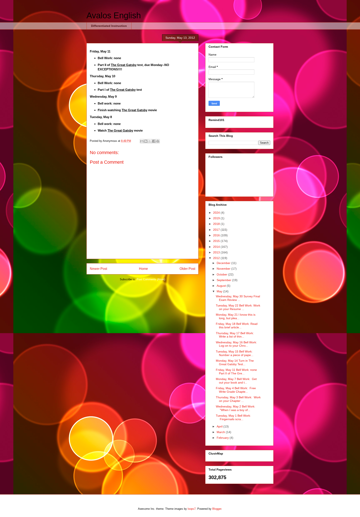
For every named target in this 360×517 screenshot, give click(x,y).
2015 (217, 241)
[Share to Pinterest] (158, 141)
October (222, 274)
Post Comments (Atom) (151, 279)
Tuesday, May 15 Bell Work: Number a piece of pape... (234, 353)
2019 (217, 218)
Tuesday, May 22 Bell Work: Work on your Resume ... (238, 307)
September (224, 280)
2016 (217, 235)
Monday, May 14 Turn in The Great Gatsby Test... (235, 362)
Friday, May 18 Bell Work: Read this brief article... (237, 325)
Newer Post (98, 268)
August (222, 285)
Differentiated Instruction (109, 25)
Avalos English (113, 15)
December (224, 263)
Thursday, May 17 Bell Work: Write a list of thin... (235, 334)
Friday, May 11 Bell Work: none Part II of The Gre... (236, 371)
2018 (217, 223)
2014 (217, 246)
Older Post (187, 268)
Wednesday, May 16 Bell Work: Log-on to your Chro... (236, 344)
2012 (217, 258)
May (220, 291)
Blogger (216, 508)
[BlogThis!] (146, 141)
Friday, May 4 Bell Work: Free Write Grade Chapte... (236, 389)
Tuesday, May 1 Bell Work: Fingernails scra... (233, 417)
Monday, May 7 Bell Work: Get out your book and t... (236, 380)
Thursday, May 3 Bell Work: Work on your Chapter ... (238, 399)
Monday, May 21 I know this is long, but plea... (235, 316)
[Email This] (142, 141)
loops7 (192, 508)
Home (143, 268)
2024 (217, 212)
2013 (217, 252)
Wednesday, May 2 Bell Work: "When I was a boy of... (235, 408)
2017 (217, 229)
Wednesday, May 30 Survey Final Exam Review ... (238, 298)
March (221, 432)
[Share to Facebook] (154, 141)
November (224, 268)
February (223, 437)
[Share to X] (150, 141)
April (220, 426)
